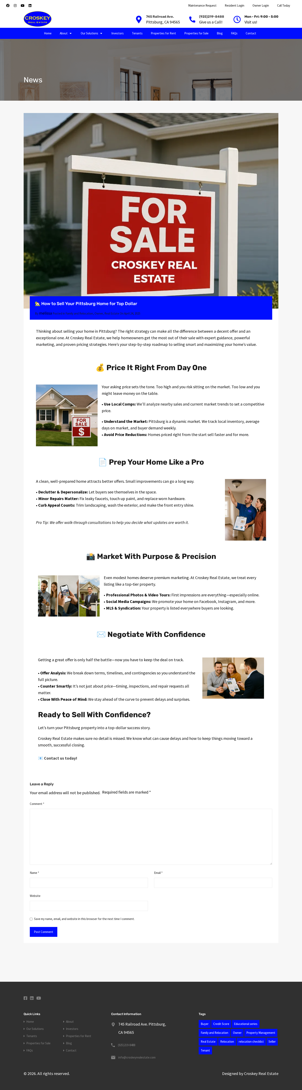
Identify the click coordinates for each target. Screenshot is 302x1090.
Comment (37, 804)
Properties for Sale (196, 33)
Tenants (137, 33)
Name (34, 873)
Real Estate (111, 313)
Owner (99, 313)
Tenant (205, 1050)
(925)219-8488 (211, 17)
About (64, 33)
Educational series (245, 1024)
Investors (117, 33)
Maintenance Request (202, 5)
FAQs (234, 33)
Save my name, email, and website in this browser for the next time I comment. (84, 919)
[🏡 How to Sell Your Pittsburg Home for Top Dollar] (151, 211)
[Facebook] (7, 5)
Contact (251, 33)
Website (35, 896)
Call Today (283, 5)
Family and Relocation (79, 313)
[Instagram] (15, 5)
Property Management (260, 1033)
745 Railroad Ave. (160, 17)
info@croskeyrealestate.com (137, 1057)
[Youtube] (22, 5)
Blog (220, 33)
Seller (272, 1041)
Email (158, 873)
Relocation (227, 1041)
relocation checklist (251, 1041)
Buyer (205, 1024)
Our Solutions (89, 33)
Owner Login (260, 5)
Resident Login (234, 5)
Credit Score (221, 1024)
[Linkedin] (30, 5)
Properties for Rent (163, 33)
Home (48, 33)
